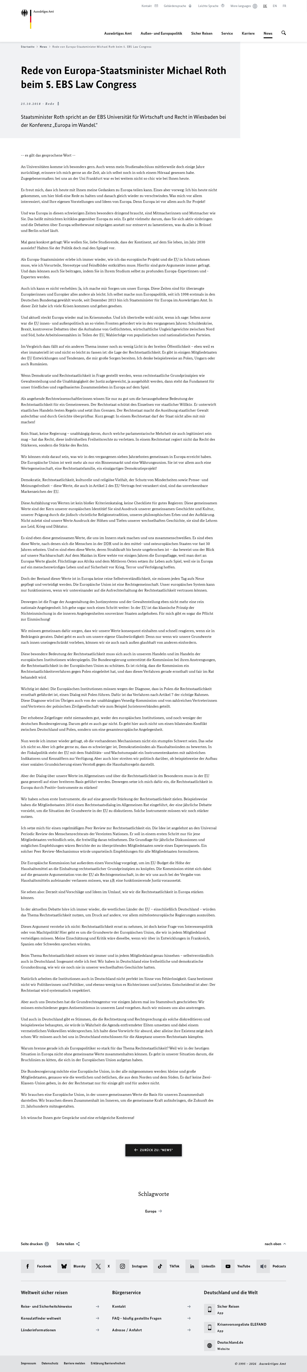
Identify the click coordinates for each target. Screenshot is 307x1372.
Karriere (248, 33)
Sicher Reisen (201, 33)
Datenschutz (50, 1363)
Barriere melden (74, 1363)
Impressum (28, 1363)
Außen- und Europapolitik (161, 33)
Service (227, 33)
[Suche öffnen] (283, 33)
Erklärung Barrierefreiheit (108, 1363)
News (268, 34)
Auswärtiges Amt (118, 33)
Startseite (27, 46)
